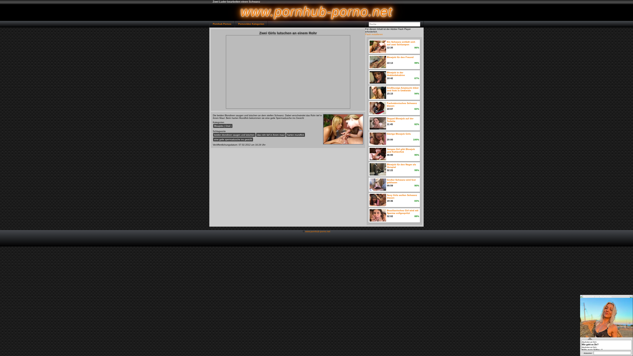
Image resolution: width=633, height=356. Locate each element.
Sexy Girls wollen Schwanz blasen (402, 196)
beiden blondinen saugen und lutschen (234, 135)
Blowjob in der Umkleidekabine (396, 73)
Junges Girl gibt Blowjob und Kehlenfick (401, 150)
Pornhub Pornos (222, 24)
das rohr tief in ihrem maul (271, 135)
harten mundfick (295, 135)
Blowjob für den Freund (400, 57)
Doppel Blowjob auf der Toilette (400, 119)
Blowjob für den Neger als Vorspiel (401, 165)
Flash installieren (374, 34)
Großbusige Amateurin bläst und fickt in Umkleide (403, 89)
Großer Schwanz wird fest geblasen (401, 181)
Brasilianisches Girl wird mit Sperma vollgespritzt (402, 211)
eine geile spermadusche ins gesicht (233, 139)
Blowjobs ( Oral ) (222, 126)
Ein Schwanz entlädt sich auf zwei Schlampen (401, 43)
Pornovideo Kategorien (251, 24)
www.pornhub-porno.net (317, 231)
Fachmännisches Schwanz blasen (402, 104)
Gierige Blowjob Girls (399, 134)
